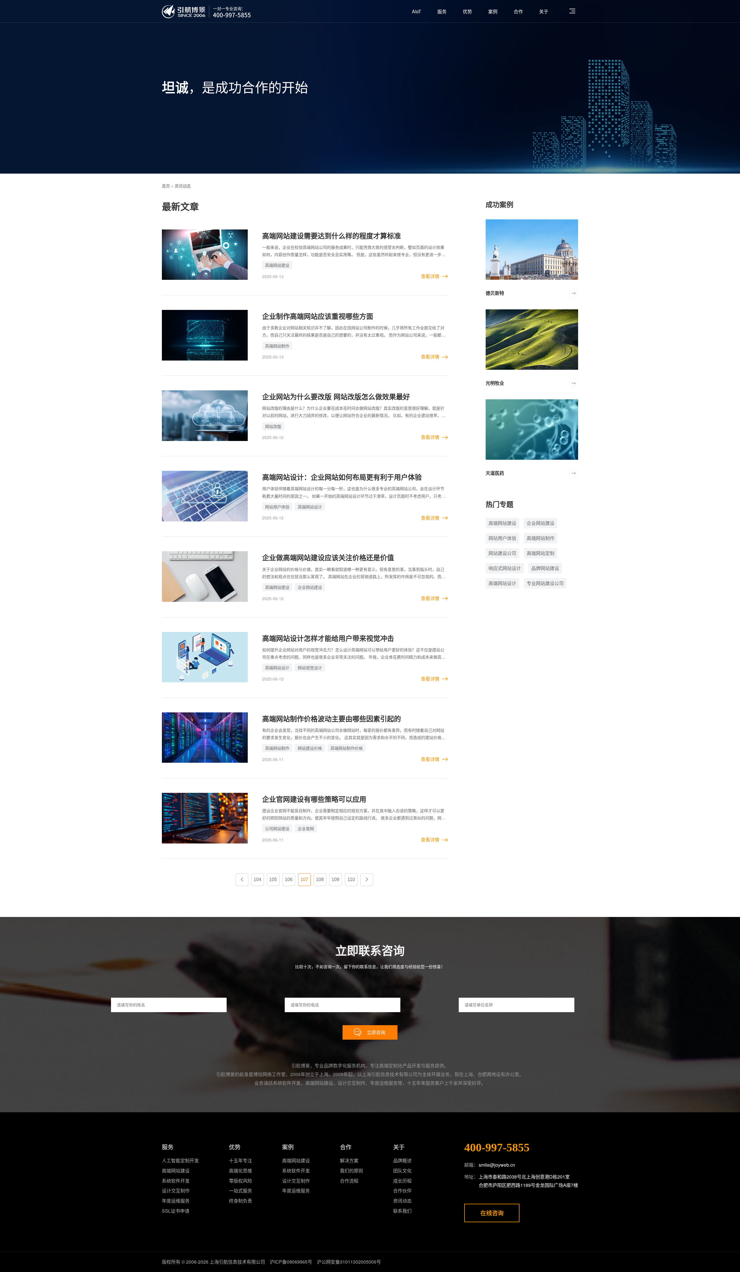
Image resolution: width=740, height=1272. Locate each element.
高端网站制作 (277, 346)
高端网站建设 (277, 265)
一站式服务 (240, 1190)
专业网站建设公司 (545, 583)
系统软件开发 (176, 1180)
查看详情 (430, 276)
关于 (543, 11)
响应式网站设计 (505, 568)
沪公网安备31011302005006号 (349, 1261)
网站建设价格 (310, 748)
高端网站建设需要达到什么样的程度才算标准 (331, 235)
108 (320, 879)
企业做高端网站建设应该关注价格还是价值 (328, 557)
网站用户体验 (277, 507)
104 (257, 879)
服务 (442, 11)
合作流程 (349, 1180)
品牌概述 (402, 1160)
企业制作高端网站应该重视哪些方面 (317, 316)
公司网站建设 (277, 828)
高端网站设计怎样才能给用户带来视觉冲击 (328, 638)
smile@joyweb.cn (497, 1164)
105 (273, 879)
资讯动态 (402, 1200)
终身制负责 (240, 1200)
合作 (518, 11)
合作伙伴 (402, 1190)
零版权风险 (240, 1180)
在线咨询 (492, 1213)
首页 (166, 186)
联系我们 (402, 1210)
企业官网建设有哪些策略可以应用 (314, 799)
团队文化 (402, 1170)
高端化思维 (240, 1170)
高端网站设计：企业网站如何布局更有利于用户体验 (342, 477)
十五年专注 (240, 1160)
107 (304, 879)
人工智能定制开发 (180, 1160)
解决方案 (349, 1160)
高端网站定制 (540, 553)
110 (351, 879)
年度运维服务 (176, 1200)
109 (335, 879)
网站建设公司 (502, 553)
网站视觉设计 (310, 667)
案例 (492, 11)
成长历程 (402, 1180)
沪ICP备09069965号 (291, 1261)
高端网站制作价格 (346, 748)
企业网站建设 (310, 587)
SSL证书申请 (175, 1210)
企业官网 (306, 828)
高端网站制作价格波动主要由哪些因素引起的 (331, 718)
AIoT (416, 11)
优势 (467, 11)
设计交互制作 (176, 1190)
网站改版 (273, 426)
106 (289, 879)
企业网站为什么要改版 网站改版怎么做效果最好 (336, 396)
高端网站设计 (310, 507)
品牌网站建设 (545, 568)
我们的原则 (351, 1170)
